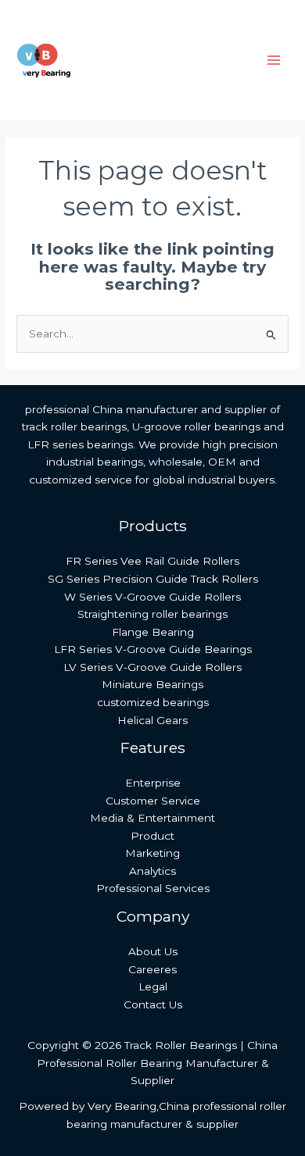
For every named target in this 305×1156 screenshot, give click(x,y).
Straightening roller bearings (152, 614)
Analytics (152, 871)
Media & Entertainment (152, 818)
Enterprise (153, 782)
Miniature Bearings (152, 684)
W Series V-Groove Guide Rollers (152, 596)
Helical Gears (152, 720)
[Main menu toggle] (274, 61)
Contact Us (153, 1004)
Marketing (152, 853)
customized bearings (153, 702)
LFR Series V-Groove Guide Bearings (153, 649)
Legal (152, 986)
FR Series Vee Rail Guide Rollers (152, 561)
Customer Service (153, 800)
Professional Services (153, 888)
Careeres (152, 969)
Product (152, 836)
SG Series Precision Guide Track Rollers (153, 579)
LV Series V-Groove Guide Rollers (152, 667)
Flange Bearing (153, 632)
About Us (153, 951)
